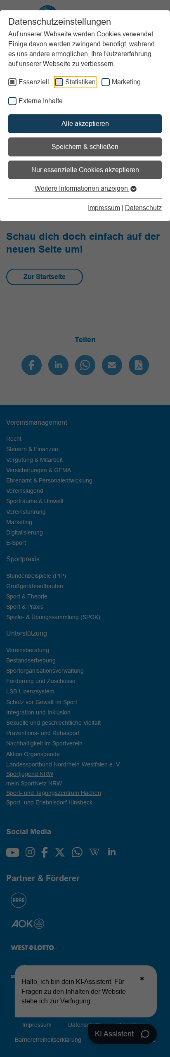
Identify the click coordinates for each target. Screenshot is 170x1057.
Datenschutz (143, 207)
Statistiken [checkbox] (80, 81)
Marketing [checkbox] (126, 81)
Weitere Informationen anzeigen (82, 188)
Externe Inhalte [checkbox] (41, 100)
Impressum (104, 207)
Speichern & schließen (85, 146)
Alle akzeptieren (85, 123)
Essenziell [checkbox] (34, 81)
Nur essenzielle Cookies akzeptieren (85, 169)
